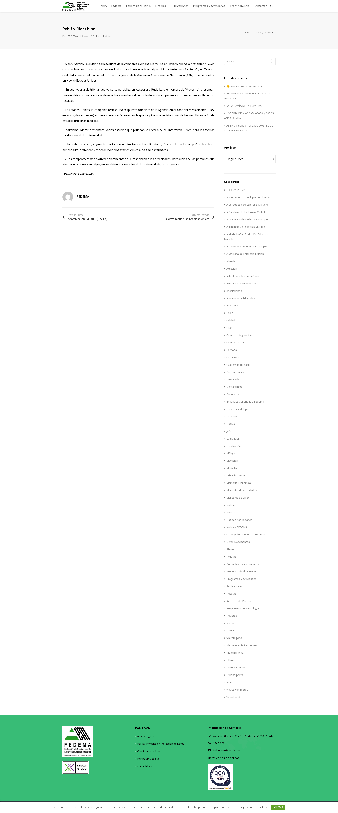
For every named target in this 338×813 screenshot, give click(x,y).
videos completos (237, 689)
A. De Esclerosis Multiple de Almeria (248, 197)
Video (229, 682)
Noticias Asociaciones (239, 519)
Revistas (231, 615)
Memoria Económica (238, 482)
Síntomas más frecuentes (241, 645)
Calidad (230, 320)
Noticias (106, 36)
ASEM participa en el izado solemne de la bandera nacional (248, 128)
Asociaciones (234, 291)
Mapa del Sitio (145, 766)
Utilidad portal (234, 675)
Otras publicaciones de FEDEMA (245, 534)
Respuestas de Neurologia (242, 608)
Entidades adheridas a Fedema (245, 401)
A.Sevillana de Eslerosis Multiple (245, 254)
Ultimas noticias (235, 667)
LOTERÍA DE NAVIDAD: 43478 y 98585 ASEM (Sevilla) (249, 115)
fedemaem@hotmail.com (227, 750)
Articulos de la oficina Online (243, 276)
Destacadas (233, 379)
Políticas (231, 556)
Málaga (230, 453)
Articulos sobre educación (241, 283)
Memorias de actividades (241, 490)
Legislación (233, 438)
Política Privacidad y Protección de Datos (160, 743)
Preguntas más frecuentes (242, 564)
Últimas (231, 660)
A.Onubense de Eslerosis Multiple (246, 246)
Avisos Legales (145, 736)
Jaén (228, 431)
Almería (230, 261)
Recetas (231, 593)
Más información (236, 475)
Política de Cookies (148, 758)
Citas (229, 327)
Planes (230, 549)
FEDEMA (72, 36)
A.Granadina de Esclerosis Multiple (247, 219)
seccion (230, 623)
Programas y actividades (241, 579)
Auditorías (232, 305)
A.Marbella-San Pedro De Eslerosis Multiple (246, 236)
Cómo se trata (235, 342)
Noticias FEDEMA (236, 527)
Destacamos (234, 386)
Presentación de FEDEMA (241, 571)
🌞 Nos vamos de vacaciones (244, 86)
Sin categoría (234, 638)
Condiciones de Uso (148, 751)
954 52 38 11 (220, 743)
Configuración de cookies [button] (252, 807)
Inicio (247, 32)
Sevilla (230, 630)
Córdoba (231, 350)
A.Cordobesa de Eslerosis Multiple (247, 204)
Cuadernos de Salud (238, 364)
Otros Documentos (238, 542)
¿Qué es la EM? (235, 190)
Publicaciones (234, 586)
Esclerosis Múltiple (237, 409)
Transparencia (235, 652)
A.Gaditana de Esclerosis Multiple (246, 212)
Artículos (231, 268)
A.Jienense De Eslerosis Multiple (245, 226)
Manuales (232, 460)
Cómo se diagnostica (239, 335)
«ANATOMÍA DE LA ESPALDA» (244, 106)
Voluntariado (234, 697)
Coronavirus (233, 357)
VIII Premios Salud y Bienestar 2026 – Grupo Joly (248, 96)
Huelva (230, 423)
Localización (233, 446)
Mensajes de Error (237, 497)
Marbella (231, 468)
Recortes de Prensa (238, 601)
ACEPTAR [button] (278, 807)
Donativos (232, 394)
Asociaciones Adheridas (240, 298)
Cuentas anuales (236, 372)
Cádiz (229, 313)
